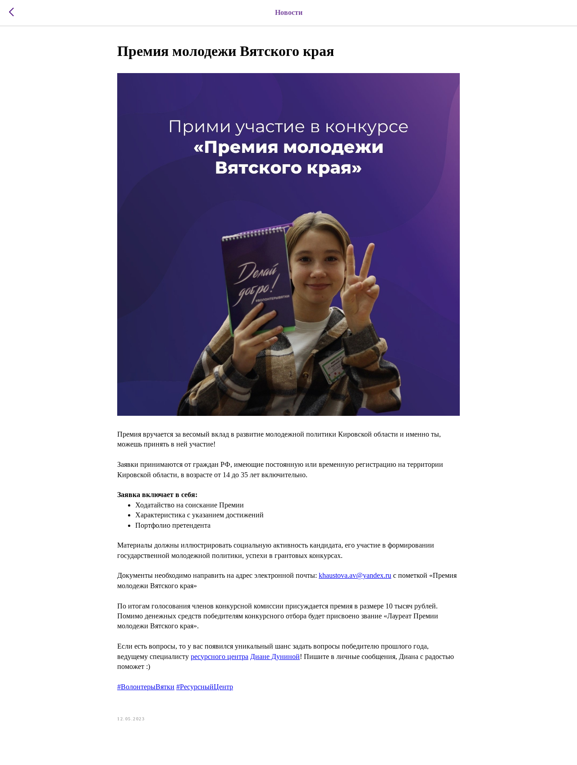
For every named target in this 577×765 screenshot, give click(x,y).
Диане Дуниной (275, 656)
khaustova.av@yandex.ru (355, 575)
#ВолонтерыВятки (145, 687)
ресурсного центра (219, 656)
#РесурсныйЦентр (204, 687)
